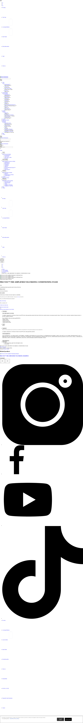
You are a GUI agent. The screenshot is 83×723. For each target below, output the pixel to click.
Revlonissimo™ (7, 84)
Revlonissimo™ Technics (9, 114)
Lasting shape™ (7, 116)
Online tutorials (7, 125)
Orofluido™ (7, 98)
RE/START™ (7, 96)
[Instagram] (42, 404)
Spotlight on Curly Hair (9, 131)
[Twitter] (42, 500)
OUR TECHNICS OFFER (7, 172)
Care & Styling (5, 93)
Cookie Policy (12, 718)
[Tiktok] (42, 572)
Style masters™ (7, 108)
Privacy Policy (16, 718)
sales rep (18, 296)
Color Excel (7, 86)
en (0, 0)
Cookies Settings (68, 719)
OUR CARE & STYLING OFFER (8, 161)
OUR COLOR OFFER (6, 154)
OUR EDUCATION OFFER (7, 180)
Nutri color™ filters (8, 88)
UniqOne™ (7, 100)
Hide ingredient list (6, 340)
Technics (3, 111)
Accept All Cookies (60, 719)
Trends (6, 127)
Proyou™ (6, 106)
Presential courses (8, 123)
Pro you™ (6, 90)
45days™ (6, 102)
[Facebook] (42, 459)
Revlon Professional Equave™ (10, 104)
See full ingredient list (6, 333)
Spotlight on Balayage (8, 129)
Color (3, 83)
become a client (6, 348)
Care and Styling (5, 271)
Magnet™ (6, 112)
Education (4, 122)
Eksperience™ (7, 94)
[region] (41, 719)
